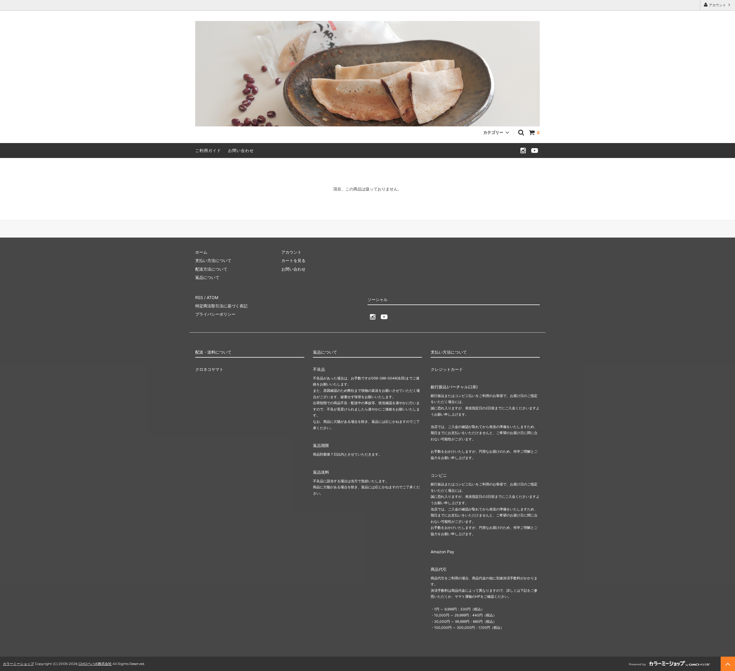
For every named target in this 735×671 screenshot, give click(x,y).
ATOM (212, 297)
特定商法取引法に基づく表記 (221, 305)
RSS (199, 297)
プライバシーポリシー (215, 314)
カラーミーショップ (18, 664)
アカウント (717, 5)
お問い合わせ (241, 150)
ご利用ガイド (208, 150)
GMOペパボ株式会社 (95, 664)
